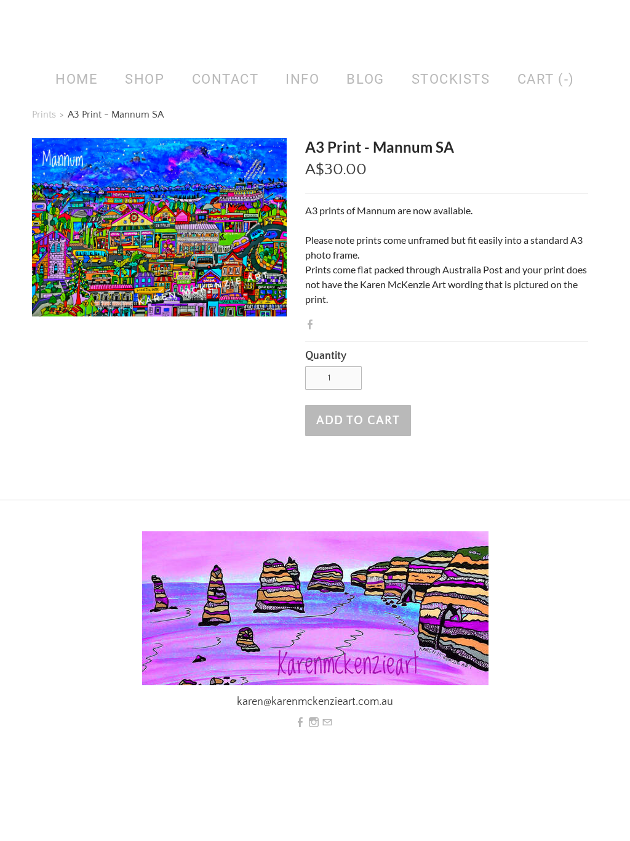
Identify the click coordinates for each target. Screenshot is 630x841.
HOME (76, 79)
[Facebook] (300, 722)
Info (302, 79)
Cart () (546, 79)
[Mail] (327, 722)
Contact (225, 79)
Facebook (312, 324)
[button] (358, 420)
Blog (365, 79)
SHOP (144, 79)
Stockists (451, 79)
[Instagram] (314, 722)
